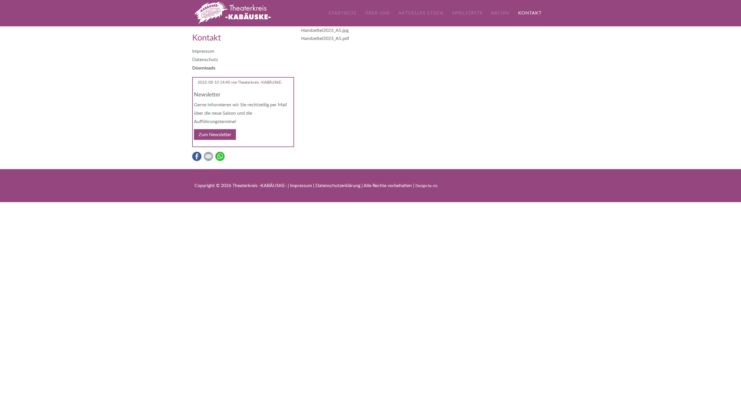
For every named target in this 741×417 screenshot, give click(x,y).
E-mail (208, 156)
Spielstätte (467, 13)
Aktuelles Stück (421, 13)
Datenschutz (205, 59)
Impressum (203, 51)
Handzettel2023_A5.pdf (325, 38)
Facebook (196, 156)
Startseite (343, 13)
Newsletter (207, 95)
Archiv (500, 13)
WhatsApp (220, 156)
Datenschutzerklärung (339, 185)
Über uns (377, 13)
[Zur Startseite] (233, 13)
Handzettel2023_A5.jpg (325, 30)
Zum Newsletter (215, 134)
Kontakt (530, 13)
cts (435, 186)
